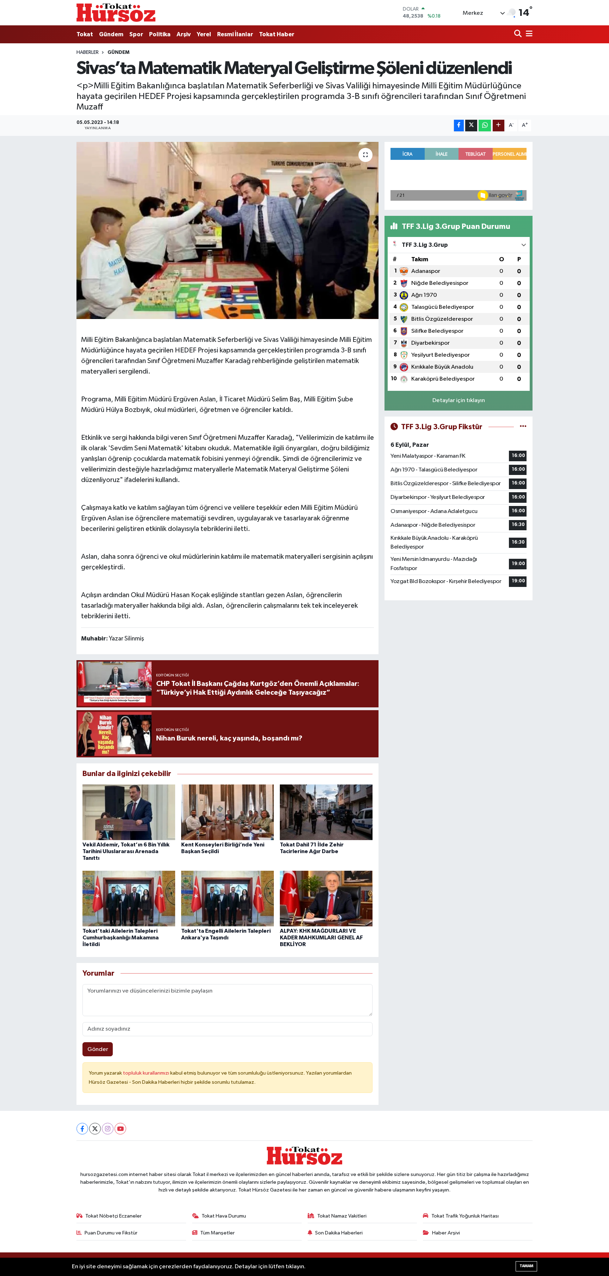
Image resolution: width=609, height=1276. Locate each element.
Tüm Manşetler (217, 1233)
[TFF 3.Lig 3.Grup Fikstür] (523, 427)
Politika (160, 34)
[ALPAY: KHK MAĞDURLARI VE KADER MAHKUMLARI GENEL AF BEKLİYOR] (326, 898)
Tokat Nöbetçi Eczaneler (113, 1216)
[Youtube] (120, 1128)
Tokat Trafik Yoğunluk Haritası (465, 1216)
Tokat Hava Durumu (224, 1216)
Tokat (84, 34)
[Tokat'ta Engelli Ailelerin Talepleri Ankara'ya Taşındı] (227, 898)
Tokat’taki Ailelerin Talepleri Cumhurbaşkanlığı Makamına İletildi (120, 937)
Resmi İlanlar (235, 34)
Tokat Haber (276, 34)
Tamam (526, 1266)
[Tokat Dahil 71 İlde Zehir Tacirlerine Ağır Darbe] (326, 812)
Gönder (97, 1049)
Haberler (87, 52)
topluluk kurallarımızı (146, 1073)
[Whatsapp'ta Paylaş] (485, 125)
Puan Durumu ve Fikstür (111, 1233)
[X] (95, 1128)
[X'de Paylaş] (471, 125)
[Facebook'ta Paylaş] (459, 125)
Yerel (204, 34)
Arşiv (184, 34)
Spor (136, 34)
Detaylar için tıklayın (458, 401)
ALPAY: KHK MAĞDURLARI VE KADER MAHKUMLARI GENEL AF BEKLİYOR (321, 937)
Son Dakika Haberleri (339, 1233)
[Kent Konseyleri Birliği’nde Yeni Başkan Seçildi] (227, 812)
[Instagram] (107, 1128)
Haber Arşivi (446, 1233)
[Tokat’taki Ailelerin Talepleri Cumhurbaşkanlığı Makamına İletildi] (128, 898)
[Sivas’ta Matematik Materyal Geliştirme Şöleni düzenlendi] (227, 230)
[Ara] (518, 34)
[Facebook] (82, 1128)
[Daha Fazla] (498, 125)
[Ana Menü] (528, 34)
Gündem (111, 34)
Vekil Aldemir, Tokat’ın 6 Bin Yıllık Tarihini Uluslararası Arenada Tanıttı (126, 851)
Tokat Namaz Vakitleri (342, 1216)
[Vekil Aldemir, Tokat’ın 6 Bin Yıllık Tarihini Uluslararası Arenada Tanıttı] (128, 812)
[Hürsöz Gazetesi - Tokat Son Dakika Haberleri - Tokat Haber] (115, 12)
